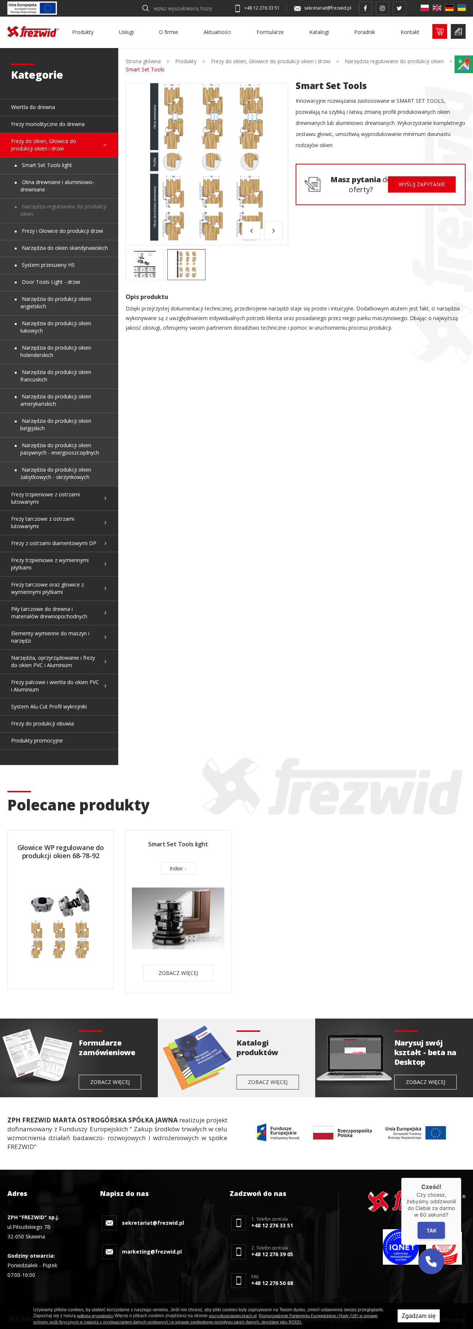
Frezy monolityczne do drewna (48, 124)
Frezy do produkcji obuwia (42, 723)
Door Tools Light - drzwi (50, 281)
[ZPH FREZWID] (33, 31)
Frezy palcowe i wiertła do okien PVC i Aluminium (55, 686)
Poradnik (364, 31)
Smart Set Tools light (46, 165)
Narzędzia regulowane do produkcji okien (63, 210)
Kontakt (410, 31)
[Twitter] (399, 8)
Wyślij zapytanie (422, 184)
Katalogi (319, 31)
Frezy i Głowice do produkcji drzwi (61, 230)
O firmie (168, 31)
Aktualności (217, 31)
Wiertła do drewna (33, 107)
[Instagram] (382, 8)
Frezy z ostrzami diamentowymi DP (53, 543)
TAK (431, 1230)
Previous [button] (251, 230)
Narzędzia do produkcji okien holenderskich (55, 351)
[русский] (462, 8)
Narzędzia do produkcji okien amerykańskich (55, 400)
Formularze (270, 31)
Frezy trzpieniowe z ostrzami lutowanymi (45, 498)
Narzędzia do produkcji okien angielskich (55, 302)
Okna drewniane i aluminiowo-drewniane (57, 186)
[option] (207, 164)
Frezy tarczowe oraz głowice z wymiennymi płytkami (47, 588)
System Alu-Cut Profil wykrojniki (49, 706)
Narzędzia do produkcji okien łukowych (55, 327)
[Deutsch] (449, 8)
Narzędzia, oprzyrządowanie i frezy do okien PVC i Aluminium (53, 661)
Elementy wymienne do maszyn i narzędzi (50, 637)
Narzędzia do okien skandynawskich (64, 247)
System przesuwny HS (47, 264)
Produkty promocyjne (37, 740)
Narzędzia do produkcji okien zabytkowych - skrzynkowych (55, 473)
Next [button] (273, 230)
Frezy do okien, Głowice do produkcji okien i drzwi (43, 144)
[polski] (425, 8)
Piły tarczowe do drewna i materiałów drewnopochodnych (49, 612)
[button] (431, 1261)
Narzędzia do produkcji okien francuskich (55, 375)
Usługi (126, 31)
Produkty (82, 31)
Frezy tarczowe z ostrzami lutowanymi (42, 522)
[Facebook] (365, 8)
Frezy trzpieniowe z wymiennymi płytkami (50, 564)
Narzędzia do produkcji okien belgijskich (55, 424)
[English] (437, 8)
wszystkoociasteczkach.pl (232, 1315)
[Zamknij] (461, 1178)
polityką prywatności (95, 1315)
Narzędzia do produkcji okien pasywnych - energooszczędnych (59, 449)
